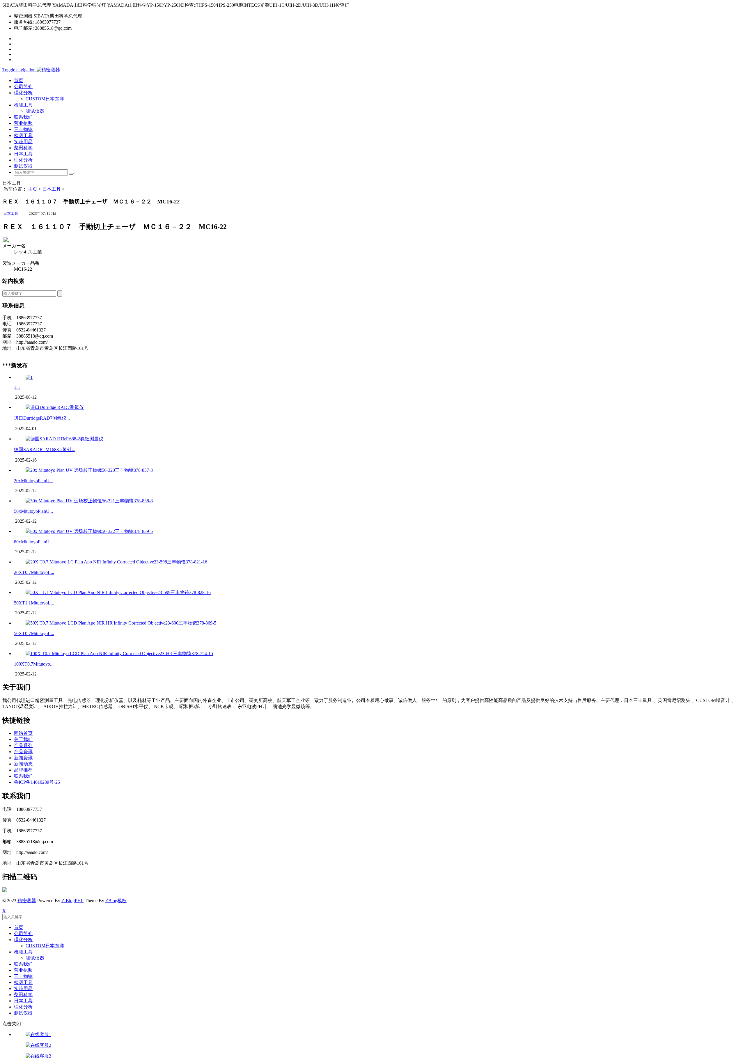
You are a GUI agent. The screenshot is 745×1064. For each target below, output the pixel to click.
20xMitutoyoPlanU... (33, 480)
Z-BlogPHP (72, 900)
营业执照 (23, 123)
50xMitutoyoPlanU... (33, 511)
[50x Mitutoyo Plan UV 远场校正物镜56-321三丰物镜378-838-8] (89, 500)
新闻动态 (23, 763)
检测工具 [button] (23, 104)
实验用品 (23, 141)
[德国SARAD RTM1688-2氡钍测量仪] (64, 438)
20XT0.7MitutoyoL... (34, 572)
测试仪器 (35, 111)
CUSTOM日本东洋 (45, 98)
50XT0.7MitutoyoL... (34, 633)
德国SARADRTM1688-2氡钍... (44, 449)
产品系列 (23, 745)
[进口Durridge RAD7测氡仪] (55, 407)
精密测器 (26, 900)
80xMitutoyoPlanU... (33, 541)
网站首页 (23, 733)
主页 (32, 189)
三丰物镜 (23, 129)
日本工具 (23, 153)
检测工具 (23, 135)
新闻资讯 (23, 757)
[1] (29, 377)
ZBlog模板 (116, 900)
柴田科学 (23, 147)
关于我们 (23, 739)
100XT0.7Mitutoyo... (34, 664)
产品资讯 (23, 751)
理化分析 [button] (23, 92)
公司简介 (23, 86)
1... (17, 387)
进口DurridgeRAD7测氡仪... (42, 418)
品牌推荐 (23, 769)
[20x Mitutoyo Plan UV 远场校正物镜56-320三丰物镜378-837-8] (89, 470)
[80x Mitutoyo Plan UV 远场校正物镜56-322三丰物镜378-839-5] (89, 531)
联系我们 (23, 117)
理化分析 (23, 159)
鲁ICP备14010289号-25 (37, 782)
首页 (18, 80)
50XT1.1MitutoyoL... (34, 602)
